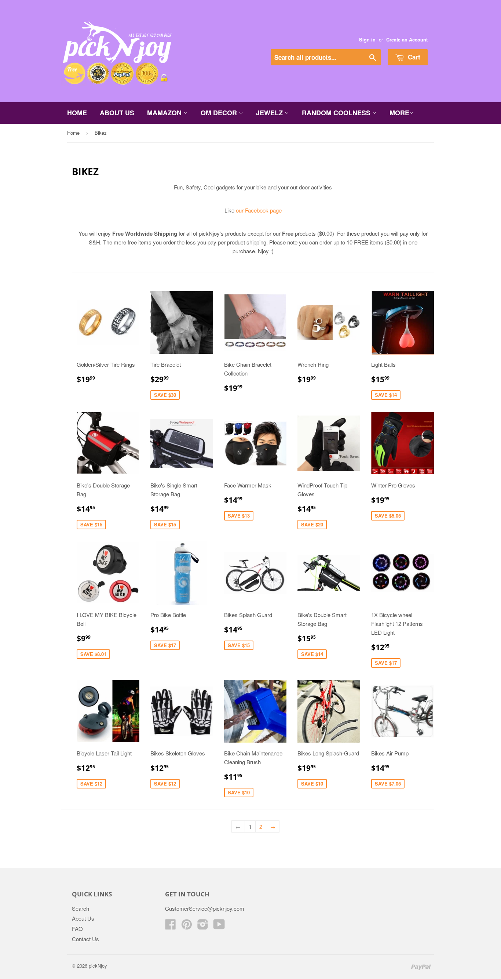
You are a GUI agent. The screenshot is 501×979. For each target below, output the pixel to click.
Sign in (367, 39)
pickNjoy (98, 965)
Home (77, 112)
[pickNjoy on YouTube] (219, 926)
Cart (413, 56)
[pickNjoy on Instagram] (202, 926)
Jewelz (270, 112)
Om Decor (220, 112)
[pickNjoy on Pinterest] (186, 926)
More (399, 112)
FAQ (77, 928)
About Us (117, 112)
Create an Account (407, 39)
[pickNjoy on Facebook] (170, 926)
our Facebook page (259, 210)
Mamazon (165, 112)
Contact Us (85, 939)
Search (80, 908)
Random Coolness (337, 112)
